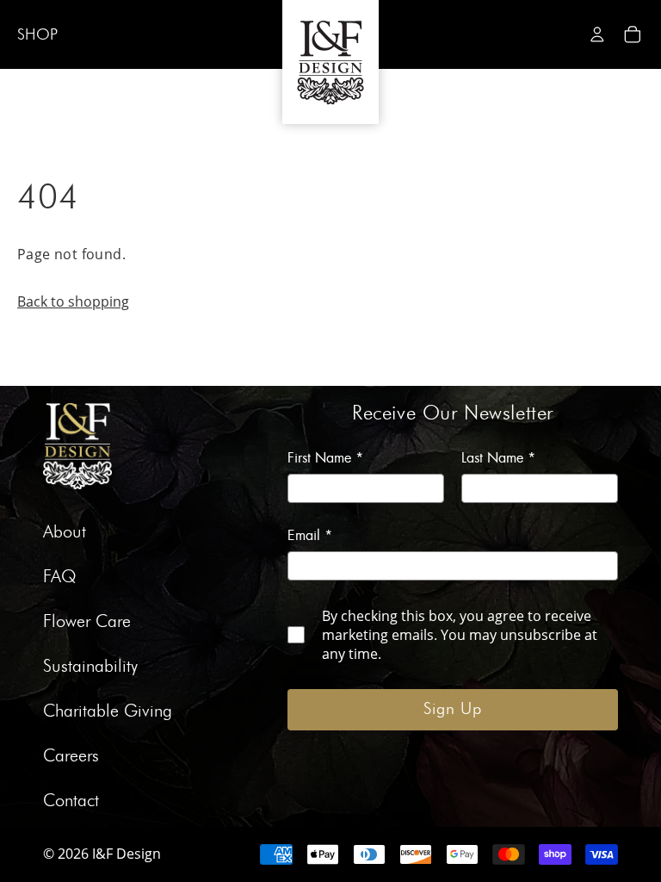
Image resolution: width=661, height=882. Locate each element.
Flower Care (87, 621)
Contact (71, 801)
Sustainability (90, 666)
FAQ (60, 577)
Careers (71, 756)
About (64, 532)
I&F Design (126, 853)
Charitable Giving (107, 711)
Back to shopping (73, 301)
